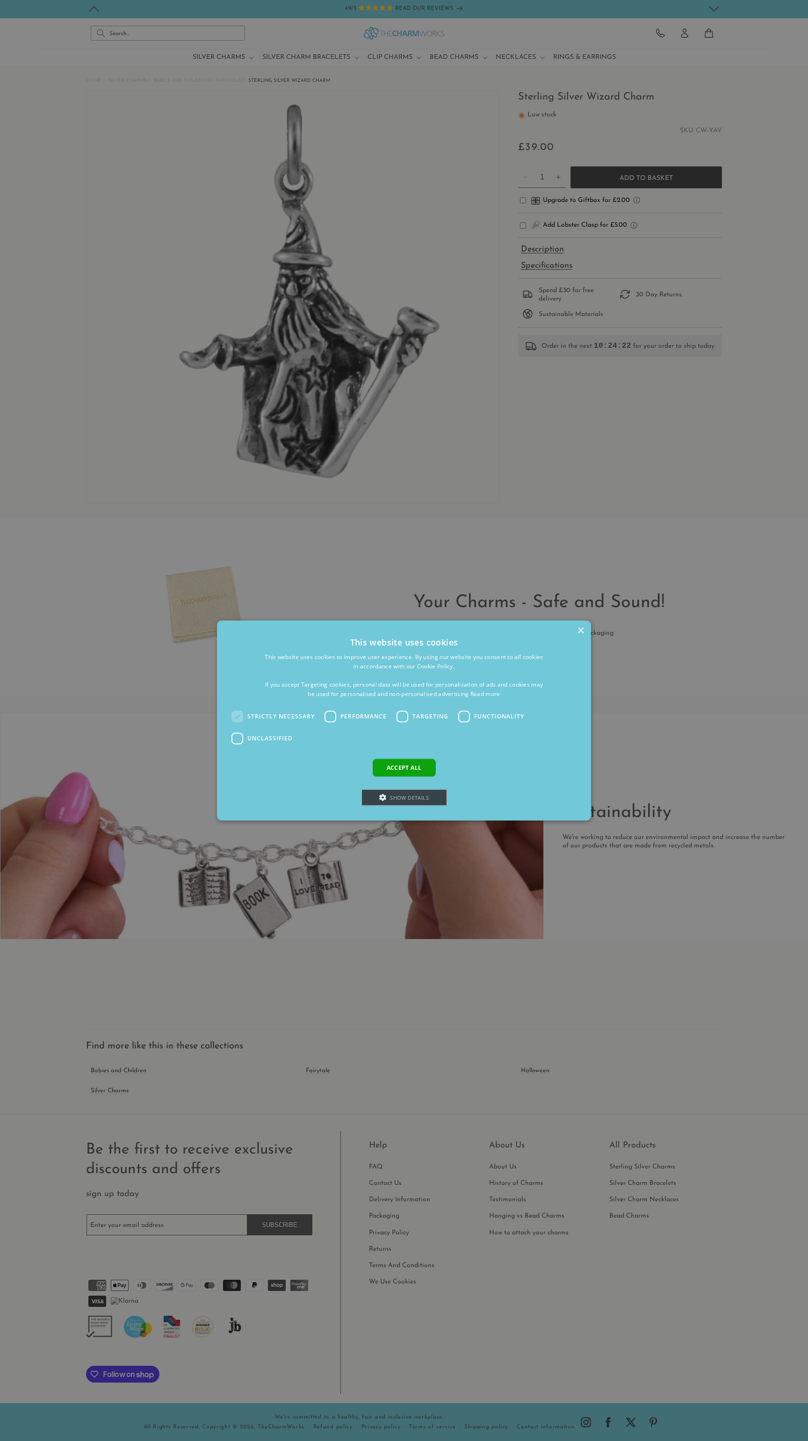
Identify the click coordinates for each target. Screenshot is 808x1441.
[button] (404, 797)
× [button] (580, 630)
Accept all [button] (404, 767)
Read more (485, 694)
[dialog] (404, 720)
